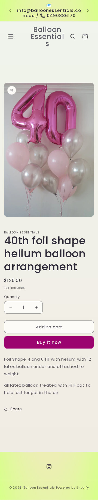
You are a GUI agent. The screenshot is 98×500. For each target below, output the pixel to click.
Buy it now (49, 342)
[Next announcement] (88, 11)
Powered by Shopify (72, 487)
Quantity (12, 296)
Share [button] (16, 409)
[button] (11, 37)
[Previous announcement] (10, 11)
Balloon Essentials (39, 487)
